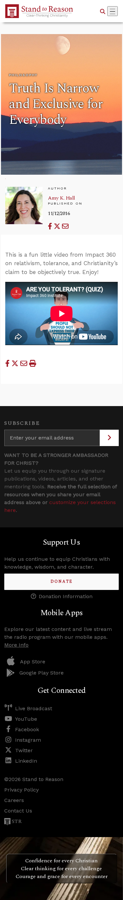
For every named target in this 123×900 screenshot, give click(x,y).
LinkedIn (26, 761)
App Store (32, 661)
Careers (14, 800)
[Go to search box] (102, 11)
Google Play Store (41, 673)
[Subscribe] (109, 438)
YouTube (26, 719)
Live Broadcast (33, 708)
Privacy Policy (21, 790)
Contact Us (18, 811)
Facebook (27, 729)
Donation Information (65, 596)
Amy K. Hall (61, 198)
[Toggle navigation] (112, 11)
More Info (16, 645)
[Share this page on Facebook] (51, 226)
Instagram (28, 740)
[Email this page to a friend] (65, 226)
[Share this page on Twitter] (58, 226)
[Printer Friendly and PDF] (32, 363)
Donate (61, 581)
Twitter (24, 750)
